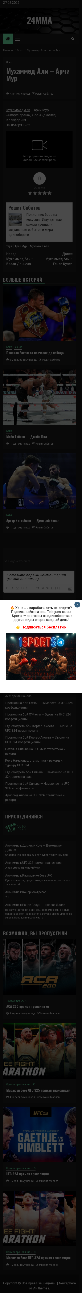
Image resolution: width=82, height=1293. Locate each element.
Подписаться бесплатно (43, 627)
